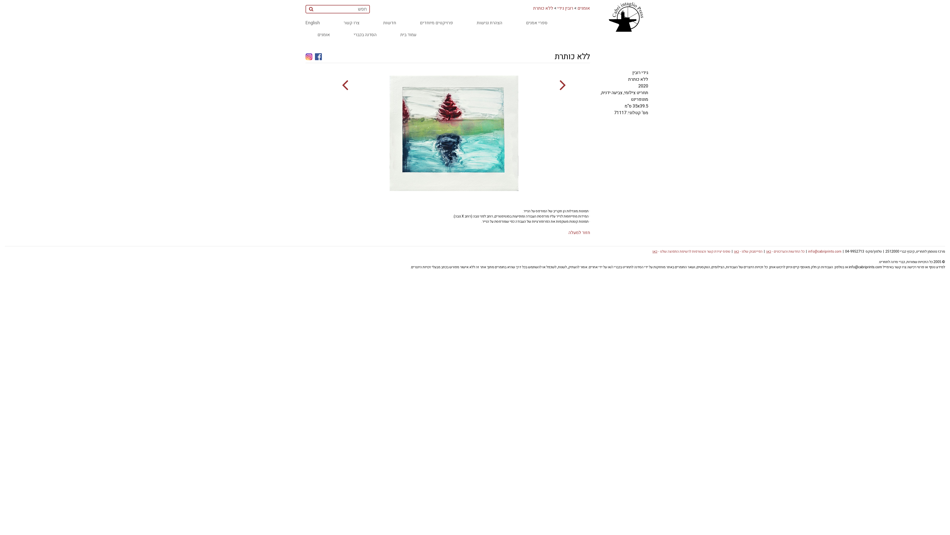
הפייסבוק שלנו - (748, 251)
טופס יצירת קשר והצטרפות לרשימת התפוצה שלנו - (691, 251)
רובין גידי (565, 8)
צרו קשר (351, 23)
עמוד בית (408, 34)
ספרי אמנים (536, 23)
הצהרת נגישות (489, 23)
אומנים (583, 8)
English (313, 23)
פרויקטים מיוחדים (436, 23)
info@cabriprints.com (824, 251)
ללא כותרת (543, 8)
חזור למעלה (579, 232)
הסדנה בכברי (365, 34)
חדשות (389, 23)
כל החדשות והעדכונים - (785, 251)
